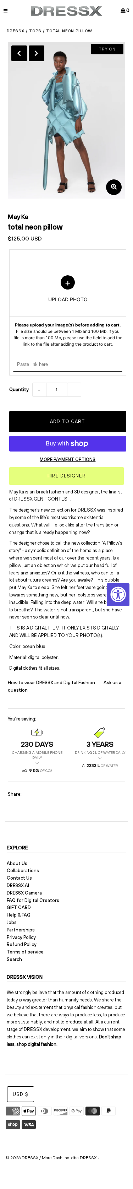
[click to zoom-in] (114, 187)
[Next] (36, 53)
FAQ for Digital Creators (33, 900)
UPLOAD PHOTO (67, 311)
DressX (15, 31)
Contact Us (19, 878)
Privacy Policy (21, 937)
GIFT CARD (19, 907)
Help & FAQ (19, 915)
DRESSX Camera (24, 893)
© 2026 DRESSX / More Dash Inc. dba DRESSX (50, 1157)
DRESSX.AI (18, 885)
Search (14, 959)
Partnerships (21, 930)
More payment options (67, 459)
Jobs (12, 922)
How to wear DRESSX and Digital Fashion (52, 682)
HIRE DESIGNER (67, 476)
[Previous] (19, 53)
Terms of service (25, 952)
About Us (17, 863)
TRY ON (107, 49)
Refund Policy (22, 944)
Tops (35, 31)
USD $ (20, 1094)
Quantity (19, 389)
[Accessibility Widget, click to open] (118, 594)
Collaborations (23, 870)
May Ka (18, 216)
